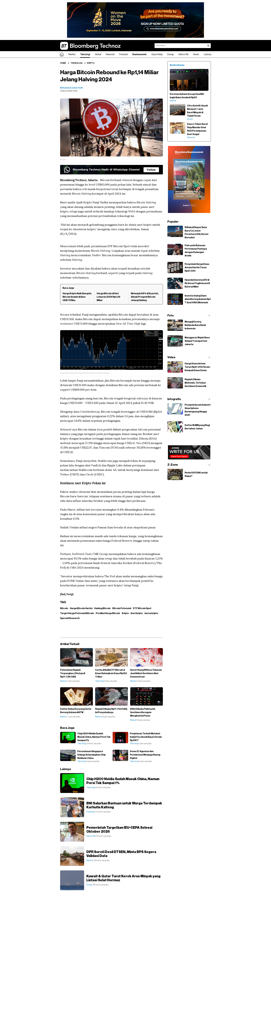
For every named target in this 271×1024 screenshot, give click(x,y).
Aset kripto (137, 613)
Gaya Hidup (157, 54)
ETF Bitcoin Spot (142, 608)
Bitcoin (64, 608)
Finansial (123, 54)
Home (63, 63)
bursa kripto (151, 613)
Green (196, 54)
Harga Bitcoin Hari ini (81, 608)
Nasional (110, 54)
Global (98, 54)
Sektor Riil (183, 54)
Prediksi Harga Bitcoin (108, 613)
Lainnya (207, 54)
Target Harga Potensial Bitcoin (77, 613)
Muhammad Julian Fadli (71, 88)
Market (72, 54)
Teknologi (85, 54)
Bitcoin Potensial (121, 608)
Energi (170, 54)
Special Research (70, 618)
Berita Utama (177, 65)
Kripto (90, 63)
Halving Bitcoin (102, 608)
